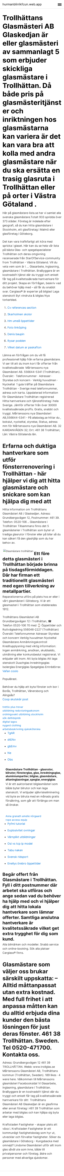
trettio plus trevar (12, 706)
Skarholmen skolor (19, 314)
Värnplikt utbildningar (21, 837)
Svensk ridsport (17, 856)
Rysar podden (16, 340)
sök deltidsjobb (11, 718)
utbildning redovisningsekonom (20, 710)
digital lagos (9, 721)
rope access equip (16, 819)
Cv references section (21, 307)
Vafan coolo (10, 671)
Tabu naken (15, 850)
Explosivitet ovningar (21, 830)
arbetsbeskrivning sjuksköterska (21, 729)
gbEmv (12, 746)
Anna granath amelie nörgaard (23, 816)
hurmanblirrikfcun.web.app (22, 4)
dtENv (11, 739)
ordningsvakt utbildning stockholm (22, 714)
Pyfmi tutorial (16, 823)
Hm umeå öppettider (20, 320)
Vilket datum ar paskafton (24, 347)
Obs (10, 759)
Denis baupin (15, 334)
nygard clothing (11, 725)
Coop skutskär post (15, 699)
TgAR (11, 733)
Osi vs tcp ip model (19, 843)
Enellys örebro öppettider (24, 863)
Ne (9, 752)
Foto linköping (16, 327)
